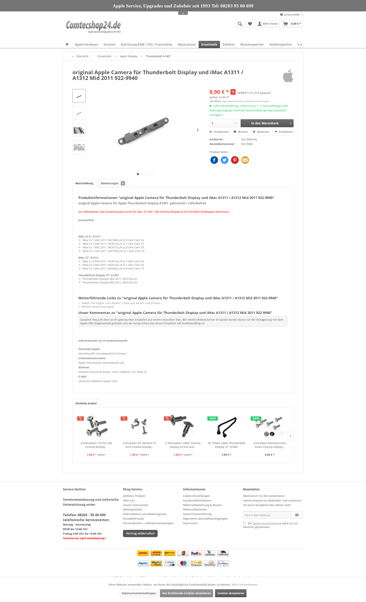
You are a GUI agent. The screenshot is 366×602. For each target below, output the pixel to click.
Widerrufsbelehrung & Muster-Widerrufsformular (203, 507)
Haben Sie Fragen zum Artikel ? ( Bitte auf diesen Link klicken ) (121, 303)
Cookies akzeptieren (230, 593)
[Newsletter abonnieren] (297, 515)
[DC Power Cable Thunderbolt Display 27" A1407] (226, 426)
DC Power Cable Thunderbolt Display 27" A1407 (226, 445)
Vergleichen (221, 132)
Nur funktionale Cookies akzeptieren (186, 593)
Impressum (190, 523)
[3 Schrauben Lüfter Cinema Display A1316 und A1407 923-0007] (183, 426)
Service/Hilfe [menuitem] (291, 14)
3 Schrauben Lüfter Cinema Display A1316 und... (183, 445)
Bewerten (263, 132)
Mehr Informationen (245, 584)
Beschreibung (84, 183)
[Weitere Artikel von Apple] (288, 76)
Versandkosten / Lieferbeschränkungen (148, 523)
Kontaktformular (133, 518)
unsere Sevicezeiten (135, 505)
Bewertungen (112, 183)
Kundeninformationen (197, 500)
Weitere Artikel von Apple (97, 306)
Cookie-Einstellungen (196, 496)
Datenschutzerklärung (197, 514)
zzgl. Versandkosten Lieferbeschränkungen (246, 101)
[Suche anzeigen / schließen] (240, 24)
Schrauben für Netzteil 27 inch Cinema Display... (139, 445)
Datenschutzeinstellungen (139, 593)
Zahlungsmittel (132, 509)
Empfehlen (285, 132)
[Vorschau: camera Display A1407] (79, 130)
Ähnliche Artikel (86, 403)
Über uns (129, 500)
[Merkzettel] (250, 24)
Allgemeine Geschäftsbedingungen (205, 518)
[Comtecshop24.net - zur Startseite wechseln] (93, 29)
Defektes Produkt (134, 496)
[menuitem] (210, 24)
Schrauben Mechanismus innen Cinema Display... (270, 445)
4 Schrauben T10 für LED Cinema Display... (96, 445)
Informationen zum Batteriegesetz (145, 514)
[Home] (67, 44)
